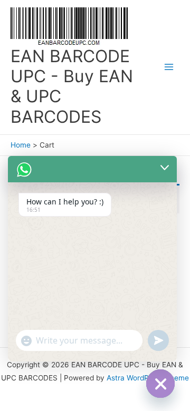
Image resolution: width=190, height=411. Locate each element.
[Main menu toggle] (169, 67)
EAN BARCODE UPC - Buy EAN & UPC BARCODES (72, 86)
